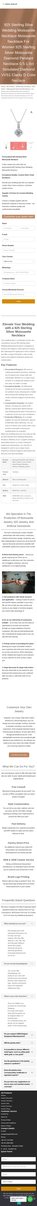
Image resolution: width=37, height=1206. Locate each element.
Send (18, 301)
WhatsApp (6, 268)
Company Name (8, 279)
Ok (19, 1203)
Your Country (7, 256)
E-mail (5, 234)
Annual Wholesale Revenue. (13, 290)
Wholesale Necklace (23, 86)
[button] (31, 112)
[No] (34, 1198)
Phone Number (8, 245)
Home (3, 86)
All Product (11, 86)
